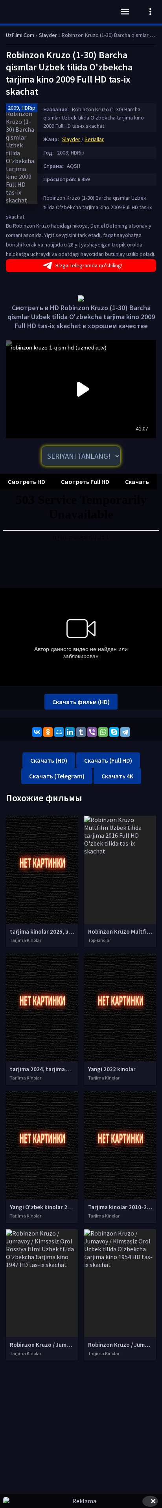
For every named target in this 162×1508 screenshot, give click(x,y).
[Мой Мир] (59, 732)
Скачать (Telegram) (57, 776)
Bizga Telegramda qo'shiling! (88, 265)
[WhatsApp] (103, 732)
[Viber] (92, 732)
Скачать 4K (117, 776)
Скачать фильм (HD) (81, 702)
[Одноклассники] (48, 732)
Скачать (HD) (48, 760)
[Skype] (114, 732)
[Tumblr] (81, 732)
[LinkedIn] (70, 732)
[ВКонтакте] (37, 732)
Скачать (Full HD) (108, 760)
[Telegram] (125, 732)
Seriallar (94, 139)
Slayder (71, 139)
